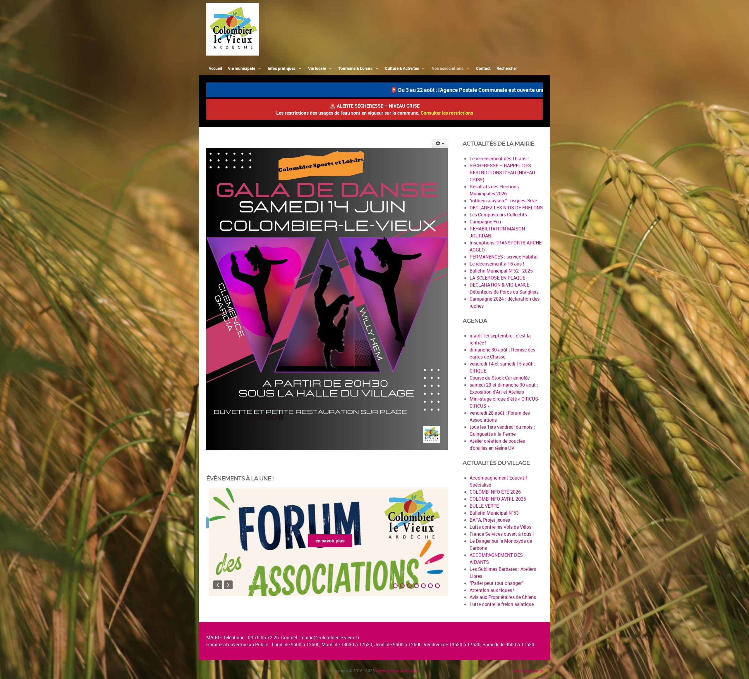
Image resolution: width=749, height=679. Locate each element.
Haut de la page (528, 670)
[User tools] (440, 143)
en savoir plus (327, 540)
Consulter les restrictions (447, 113)
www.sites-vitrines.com (397, 670)
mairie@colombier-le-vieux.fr (329, 637)
